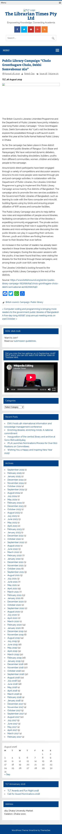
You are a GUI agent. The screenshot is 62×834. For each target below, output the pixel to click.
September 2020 (15, 608)
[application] (31, 377)
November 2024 (15, 483)
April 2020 (12, 618)
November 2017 (15, 707)
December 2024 (15, 479)
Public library (37, 302)
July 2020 (12, 614)
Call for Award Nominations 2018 (23, 794)
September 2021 (15, 572)
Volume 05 (53, 73)
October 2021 (14, 568)
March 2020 (13, 621)
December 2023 (15, 506)
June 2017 (12, 723)
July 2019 (12, 641)
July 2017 (12, 720)
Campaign (25, 302)
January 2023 (14, 532)
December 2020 (15, 601)
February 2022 (14, 555)
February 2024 (14, 502)
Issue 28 (43, 73)
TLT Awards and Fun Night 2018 (23, 790)
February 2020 (14, 624)
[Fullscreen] (53, 389)
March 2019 (13, 654)
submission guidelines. (25, 341)
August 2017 (13, 717)
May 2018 (12, 687)
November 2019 (15, 634)
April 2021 (12, 588)
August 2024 (13, 493)
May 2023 (12, 522)
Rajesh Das (29, 73)
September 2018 (15, 674)
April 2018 (12, 690)
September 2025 (15, 469)
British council (12, 302)
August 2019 (13, 638)
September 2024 (15, 489)
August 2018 (13, 677)
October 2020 (14, 605)
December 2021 (15, 562)
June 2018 (12, 684)
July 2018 (12, 680)
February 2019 (14, 657)
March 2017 (13, 733)
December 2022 (15, 535)
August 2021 (13, 575)
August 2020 (13, 611)
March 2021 (13, 592)
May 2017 (12, 727)
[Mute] (49, 389)
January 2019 (13, 661)
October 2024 (14, 486)
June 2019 (12, 644)
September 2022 (15, 542)
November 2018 (15, 667)
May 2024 (12, 499)
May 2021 (12, 585)
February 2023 (14, 529)
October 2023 (14, 509)
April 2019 (12, 651)
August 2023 (13, 512)
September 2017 (15, 713)
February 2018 (14, 697)
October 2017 (14, 710)
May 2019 (12, 647)
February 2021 (14, 595)
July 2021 (12, 578)
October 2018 (14, 671)
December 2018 (15, 664)
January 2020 (14, 628)
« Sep (7, 774)
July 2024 (12, 496)
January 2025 (14, 476)
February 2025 (14, 473)
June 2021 (12, 582)
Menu (3, 3)
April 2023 (12, 526)
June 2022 (12, 549)
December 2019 (15, 631)
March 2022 (13, 552)
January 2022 (14, 559)
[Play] (8, 389)
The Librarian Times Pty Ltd (31, 16)
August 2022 (13, 545)
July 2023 (12, 516)
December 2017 (15, 704)
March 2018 (13, 694)
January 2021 (13, 598)
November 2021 (15, 565)
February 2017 (14, 737)
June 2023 (12, 519)
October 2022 (14, 539)
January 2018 (13, 700)
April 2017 (12, 730)
